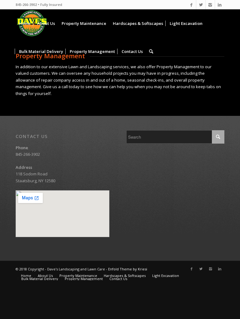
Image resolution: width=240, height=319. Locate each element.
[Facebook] (191, 4)
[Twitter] (200, 4)
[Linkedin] (219, 4)
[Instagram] (210, 4)
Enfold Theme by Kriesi (127, 269)
